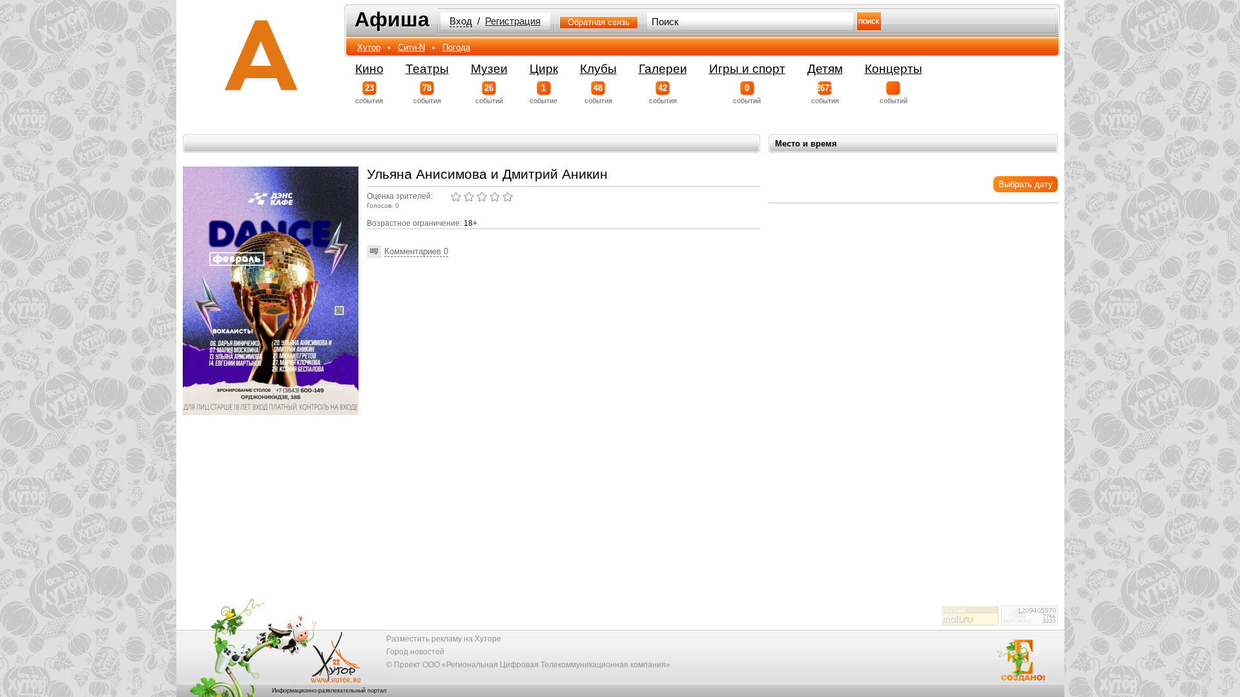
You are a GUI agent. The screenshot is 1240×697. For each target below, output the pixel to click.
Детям (825, 69)
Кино (369, 69)
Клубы (598, 69)
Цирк (544, 69)
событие (543, 94)
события (369, 94)
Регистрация (513, 21)
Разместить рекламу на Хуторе (443, 638)
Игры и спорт (747, 69)
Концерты (893, 69)
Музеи (489, 69)
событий (489, 94)
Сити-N (411, 47)
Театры (427, 69)
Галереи (663, 69)
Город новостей (415, 651)
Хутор (368, 47)
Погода (456, 47)
